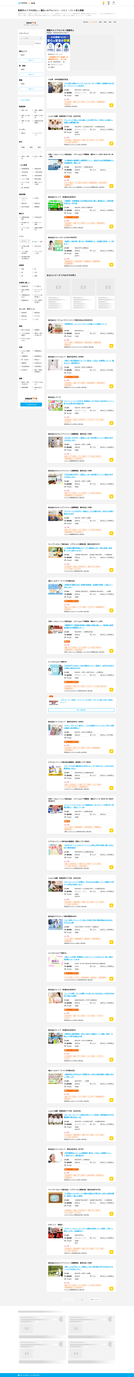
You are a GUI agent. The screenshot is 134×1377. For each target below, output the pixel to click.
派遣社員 (37, 203)
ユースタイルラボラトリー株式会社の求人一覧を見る (78, 690)
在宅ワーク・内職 (38, 223)
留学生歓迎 (38, 179)
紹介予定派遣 (25, 207)
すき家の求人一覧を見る (70, 106)
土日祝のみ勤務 (25, 247)
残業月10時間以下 (38, 228)
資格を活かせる (38, 388)
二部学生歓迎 (38, 172)
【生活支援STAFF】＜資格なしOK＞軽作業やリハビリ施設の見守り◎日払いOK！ (88, 476)
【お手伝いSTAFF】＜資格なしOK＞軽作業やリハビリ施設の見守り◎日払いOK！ (88, 439)
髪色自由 (24, 312)
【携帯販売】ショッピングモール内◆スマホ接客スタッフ (85, 324)
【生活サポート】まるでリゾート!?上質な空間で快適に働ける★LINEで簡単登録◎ (88, 846)
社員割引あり (38, 363)
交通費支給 (24, 356)
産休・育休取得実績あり (38, 370)
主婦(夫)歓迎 (38, 175)
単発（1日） (25, 110)
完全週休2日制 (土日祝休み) (25, 257)
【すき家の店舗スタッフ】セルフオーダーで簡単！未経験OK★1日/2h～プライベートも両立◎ (89, 84)
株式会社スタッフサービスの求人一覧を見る (76, 265)
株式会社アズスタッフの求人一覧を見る (75, 943)
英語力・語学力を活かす (25, 383)
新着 (100, 22)
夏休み (23, 133)
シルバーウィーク (38, 134)
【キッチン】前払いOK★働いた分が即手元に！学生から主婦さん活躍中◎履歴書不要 (88, 121)
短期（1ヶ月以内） (25, 116)
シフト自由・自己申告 (25, 252)
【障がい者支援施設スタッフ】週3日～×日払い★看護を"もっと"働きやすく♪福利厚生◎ (89, 362)
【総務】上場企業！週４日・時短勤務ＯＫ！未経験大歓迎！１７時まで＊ (89, 242)
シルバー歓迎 (25, 179)
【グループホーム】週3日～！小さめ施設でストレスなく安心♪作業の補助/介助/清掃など (89, 727)
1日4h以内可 (38, 217)
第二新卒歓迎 (25, 187)
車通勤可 (37, 330)
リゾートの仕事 (25, 228)
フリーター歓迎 (25, 183)
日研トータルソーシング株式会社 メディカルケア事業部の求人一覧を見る (84, 187)
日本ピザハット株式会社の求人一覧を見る (75, 1253)
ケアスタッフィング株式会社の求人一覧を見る (76, 789)
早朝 (22, 269)
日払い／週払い (38, 157)
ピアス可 (37, 316)
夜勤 (36, 276)
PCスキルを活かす (39, 383)
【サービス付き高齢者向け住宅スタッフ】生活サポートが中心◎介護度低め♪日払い (89, 767)
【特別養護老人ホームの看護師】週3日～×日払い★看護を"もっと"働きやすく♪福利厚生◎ (87, 1154)
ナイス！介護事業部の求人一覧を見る (74, 460)
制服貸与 (24, 363)
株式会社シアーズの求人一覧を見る (73, 424)
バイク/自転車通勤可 (25, 334)
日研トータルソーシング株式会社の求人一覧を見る (77, 831)
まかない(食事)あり (25, 352)
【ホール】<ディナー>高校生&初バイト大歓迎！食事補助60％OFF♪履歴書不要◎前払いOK (89, 1116)
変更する (31, 60)
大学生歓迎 (24, 172)
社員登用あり (38, 366)
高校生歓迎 (38, 168)
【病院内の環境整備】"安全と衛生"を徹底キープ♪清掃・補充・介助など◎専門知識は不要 (88, 1035)
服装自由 (24, 316)
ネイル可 (24, 319)
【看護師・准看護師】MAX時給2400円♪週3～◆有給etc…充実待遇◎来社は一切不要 (88, 202)
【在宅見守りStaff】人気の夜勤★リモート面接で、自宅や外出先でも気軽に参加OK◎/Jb (89, 667)
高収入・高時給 (25, 157)
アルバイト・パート (25, 199)
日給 (31, 147)
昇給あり (37, 359)
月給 (39, 147)
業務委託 (37, 207)
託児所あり (24, 370)
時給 (23, 147)
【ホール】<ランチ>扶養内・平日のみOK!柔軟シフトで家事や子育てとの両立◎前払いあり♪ (89, 883)
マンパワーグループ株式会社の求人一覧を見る (76, 571)
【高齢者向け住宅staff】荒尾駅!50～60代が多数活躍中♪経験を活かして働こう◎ (89, 1076)
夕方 (36, 272)
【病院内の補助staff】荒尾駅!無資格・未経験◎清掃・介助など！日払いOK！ (88, 586)
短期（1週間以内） (39, 111)
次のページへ (94, 1299)
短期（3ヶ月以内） (39, 116)
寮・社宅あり (25, 359)
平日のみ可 (38, 246)
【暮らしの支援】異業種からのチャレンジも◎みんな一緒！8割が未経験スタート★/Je (88, 958)
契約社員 (24, 203)
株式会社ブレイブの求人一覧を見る (73, 227)
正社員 (36, 198)
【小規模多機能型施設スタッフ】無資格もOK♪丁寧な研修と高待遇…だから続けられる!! (88, 549)
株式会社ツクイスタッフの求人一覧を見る (75, 387)
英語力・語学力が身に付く (38, 334)
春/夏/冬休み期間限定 (39, 121)
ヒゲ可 (36, 319)
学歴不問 (24, 175)
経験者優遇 (24, 387)
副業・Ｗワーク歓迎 (38, 183)
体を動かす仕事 (25, 223)
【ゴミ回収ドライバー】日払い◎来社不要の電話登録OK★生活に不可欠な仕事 (88, 921)
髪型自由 (37, 312)
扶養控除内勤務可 (25, 218)
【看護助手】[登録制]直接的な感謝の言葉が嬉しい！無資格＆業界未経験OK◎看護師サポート (88, 626)
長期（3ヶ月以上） (25, 121)
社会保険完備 (25, 366)
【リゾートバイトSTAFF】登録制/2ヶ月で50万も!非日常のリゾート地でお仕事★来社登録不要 (89, 402)
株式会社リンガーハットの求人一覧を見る (75, 144)
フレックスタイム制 (38, 252)
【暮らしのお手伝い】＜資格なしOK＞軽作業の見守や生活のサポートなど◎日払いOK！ (88, 1268)
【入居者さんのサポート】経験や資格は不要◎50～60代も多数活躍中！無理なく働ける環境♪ (89, 1195)
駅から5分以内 (25, 330)
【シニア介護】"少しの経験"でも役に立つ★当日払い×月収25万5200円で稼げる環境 (89, 995)
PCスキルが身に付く (25, 339)
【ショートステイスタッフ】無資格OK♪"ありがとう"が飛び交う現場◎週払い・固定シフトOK (89, 806)
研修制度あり (38, 351)
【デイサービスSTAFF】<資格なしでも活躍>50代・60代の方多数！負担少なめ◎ (89, 512)
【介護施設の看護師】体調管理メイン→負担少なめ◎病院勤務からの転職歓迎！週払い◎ (89, 162)
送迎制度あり (38, 356)
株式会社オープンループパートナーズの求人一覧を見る (79, 347)
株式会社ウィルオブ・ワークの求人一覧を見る (76, 611)
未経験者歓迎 (25, 168)
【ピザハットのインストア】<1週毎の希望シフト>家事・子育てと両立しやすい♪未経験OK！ (88, 1230)
